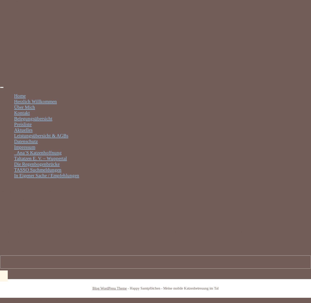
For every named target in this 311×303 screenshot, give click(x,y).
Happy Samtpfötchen (54, 221)
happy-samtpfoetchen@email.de (30, 7)
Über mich (24, 107)
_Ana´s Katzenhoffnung (38, 152)
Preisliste (23, 124)
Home (20, 96)
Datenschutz (26, 141)
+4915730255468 (16, 2)
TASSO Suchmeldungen (37, 170)
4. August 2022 (15, 221)
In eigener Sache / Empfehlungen (46, 175)
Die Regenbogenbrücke (37, 164)
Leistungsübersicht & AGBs (41, 135)
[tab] (2, 87)
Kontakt (22, 113)
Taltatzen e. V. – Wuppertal (40, 158)
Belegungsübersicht (33, 118)
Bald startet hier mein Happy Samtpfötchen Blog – (60, 210)
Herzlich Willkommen (35, 101)
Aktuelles (23, 130)
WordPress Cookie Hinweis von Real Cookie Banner (48, 300)
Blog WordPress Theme (109, 288)
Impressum (24, 147)
